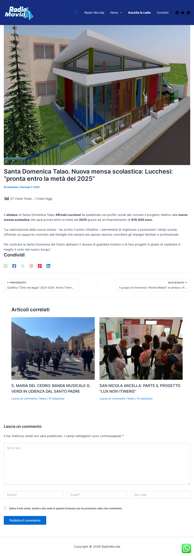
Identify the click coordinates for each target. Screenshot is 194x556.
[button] (76, 12)
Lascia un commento (24, 398)
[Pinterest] (40, 266)
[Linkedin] (48, 266)
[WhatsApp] (6, 266)
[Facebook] (177, 12)
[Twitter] (183, 12)
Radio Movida (94, 12)
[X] (23, 266)
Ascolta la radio (139, 12)
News (114, 12)
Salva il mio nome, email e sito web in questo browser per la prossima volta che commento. (66, 508)
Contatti (163, 12)
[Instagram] (188, 12)
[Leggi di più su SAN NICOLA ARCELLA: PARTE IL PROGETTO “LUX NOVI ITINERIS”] (141, 348)
